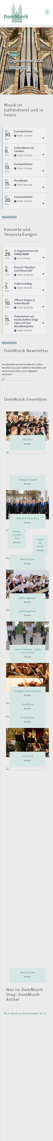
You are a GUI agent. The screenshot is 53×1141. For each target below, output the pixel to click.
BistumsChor (27, 759)
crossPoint (27, 956)
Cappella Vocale (27, 746)
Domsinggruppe (27, 798)
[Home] (16, 12)
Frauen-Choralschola (27, 531)
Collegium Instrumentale (27, 891)
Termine (27, 443)
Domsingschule (27, 811)
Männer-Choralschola (27, 518)
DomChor (27, 439)
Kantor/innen (27, 918)
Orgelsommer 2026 (26, 60)
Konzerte (14, 55)
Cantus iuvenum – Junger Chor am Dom (27, 851)
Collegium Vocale (27, 479)
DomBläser (27, 904)
